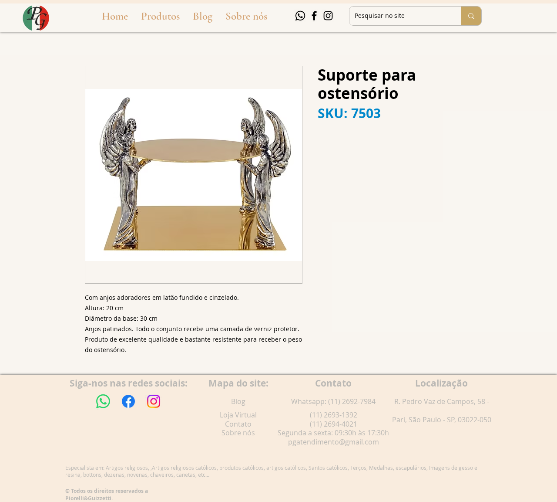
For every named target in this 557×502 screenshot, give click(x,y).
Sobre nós (238, 433)
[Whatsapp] (300, 16)
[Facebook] (314, 16)
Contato (238, 424)
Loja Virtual (238, 415)
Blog (238, 401)
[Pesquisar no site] (471, 16)
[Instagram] (328, 16)
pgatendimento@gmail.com (333, 442)
